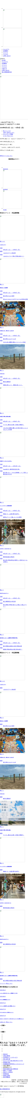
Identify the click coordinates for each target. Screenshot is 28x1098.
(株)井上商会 (6, 1075)
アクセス (5, 54)
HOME (4, 60)
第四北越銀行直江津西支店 (10, 1069)
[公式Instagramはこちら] (6, 8)
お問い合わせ (7, 55)
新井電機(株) (6, 1077)
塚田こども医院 (7, 1070)
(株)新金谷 (6, 1073)
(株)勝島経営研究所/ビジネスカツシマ (13, 1064)
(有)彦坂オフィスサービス (10, 1057)
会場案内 (5, 51)
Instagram (5, 169)
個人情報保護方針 (7, 72)
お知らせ (4, 68)
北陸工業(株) (6, 1055)
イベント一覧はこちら (6, 983)
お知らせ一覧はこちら (6, 1022)
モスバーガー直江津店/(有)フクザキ (13, 1060)
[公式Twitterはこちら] (12, 46)
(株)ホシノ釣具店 (8, 1072)
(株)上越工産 (6, 1059)
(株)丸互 (5, 1054)
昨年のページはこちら (6, 155)
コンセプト (6, 49)
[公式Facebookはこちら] (12, 27)
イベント (5, 52)
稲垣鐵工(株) (6, 1062)
